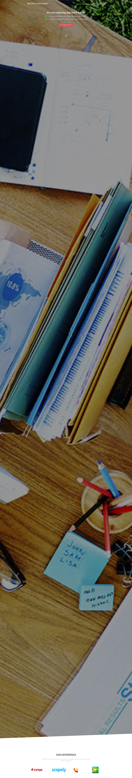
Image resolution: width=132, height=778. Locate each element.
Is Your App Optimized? (66, 25)
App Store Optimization (37, 3)
